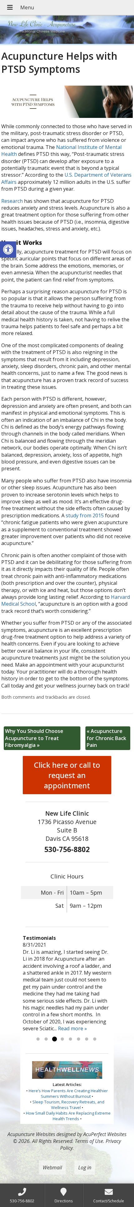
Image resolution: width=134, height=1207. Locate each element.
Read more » (72, 1028)
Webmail (52, 1167)
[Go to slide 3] (54, 1039)
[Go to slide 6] (78, 1039)
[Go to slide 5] (70, 1039)
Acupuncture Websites (31, 1134)
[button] (8, 249)
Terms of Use (89, 1141)
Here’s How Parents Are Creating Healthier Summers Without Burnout (68, 1093)
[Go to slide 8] (95, 1039)
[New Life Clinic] (67, 30)
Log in (84, 1167)
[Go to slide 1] (38, 1039)
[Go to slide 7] (87, 1039)
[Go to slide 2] (46, 1039)
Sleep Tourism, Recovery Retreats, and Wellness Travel (68, 1104)
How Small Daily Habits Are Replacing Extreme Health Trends (68, 1115)
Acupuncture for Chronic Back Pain (106, 738)
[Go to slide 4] (62, 1039)
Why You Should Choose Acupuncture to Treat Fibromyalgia (34, 738)
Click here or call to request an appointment (67, 775)
